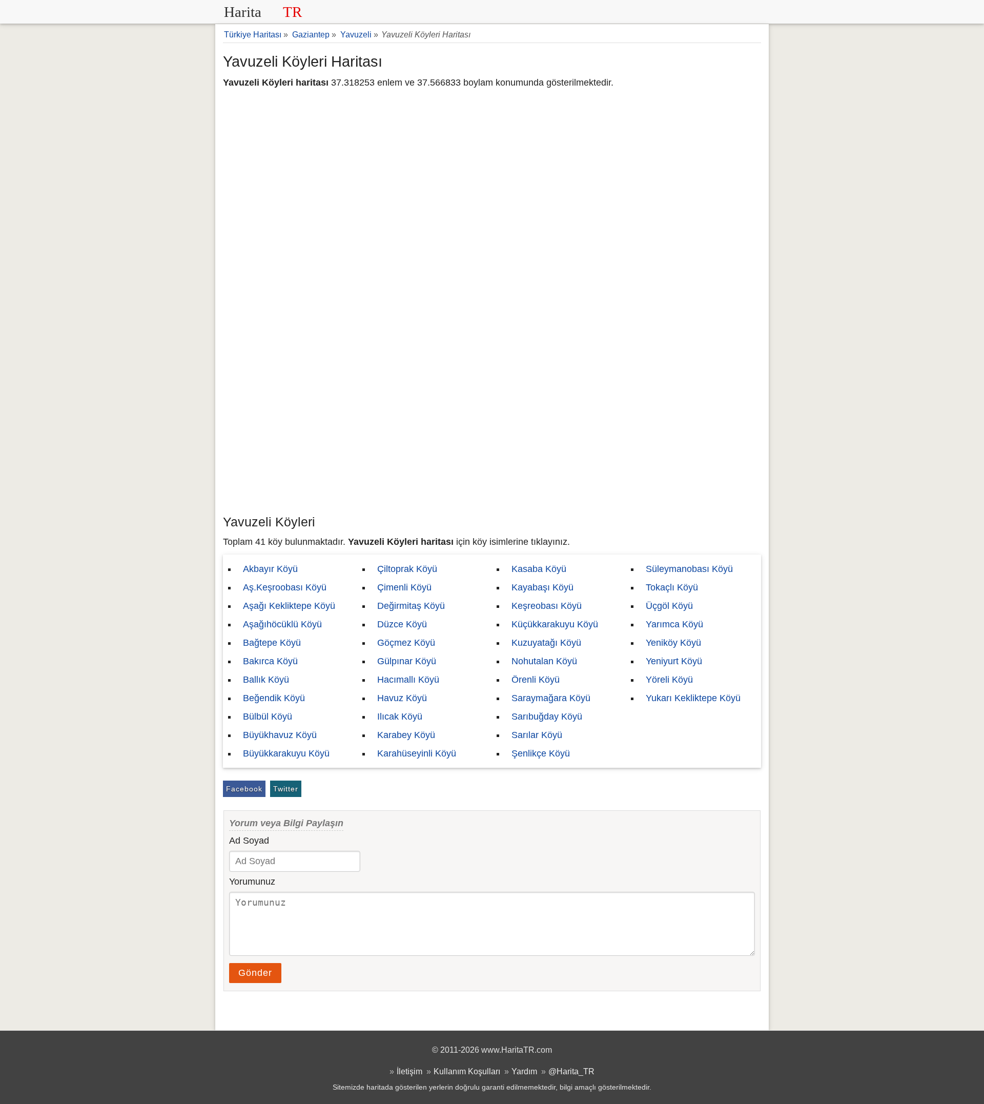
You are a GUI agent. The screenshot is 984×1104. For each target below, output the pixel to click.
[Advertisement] (492, 433)
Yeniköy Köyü (673, 643)
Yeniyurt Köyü (674, 661)
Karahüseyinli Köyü (416, 753)
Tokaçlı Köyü (672, 587)
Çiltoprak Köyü (407, 569)
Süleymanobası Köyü (689, 569)
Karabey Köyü (406, 735)
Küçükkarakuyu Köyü (554, 624)
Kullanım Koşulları (467, 1071)
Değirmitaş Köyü (411, 606)
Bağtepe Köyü (272, 643)
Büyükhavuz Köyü (280, 735)
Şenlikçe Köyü (540, 753)
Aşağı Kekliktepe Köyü (289, 606)
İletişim (409, 1071)
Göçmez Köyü (406, 643)
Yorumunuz (252, 881)
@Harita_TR (571, 1071)
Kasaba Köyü (538, 569)
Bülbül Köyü (267, 716)
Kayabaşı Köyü (542, 587)
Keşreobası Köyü (546, 606)
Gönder (255, 973)
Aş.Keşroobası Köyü (284, 587)
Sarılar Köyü (536, 735)
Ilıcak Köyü (399, 716)
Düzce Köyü (402, 624)
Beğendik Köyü (274, 698)
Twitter (285, 789)
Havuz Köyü (402, 698)
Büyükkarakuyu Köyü (286, 753)
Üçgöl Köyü (669, 606)
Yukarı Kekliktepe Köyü (693, 698)
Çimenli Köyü (404, 587)
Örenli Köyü (535, 679)
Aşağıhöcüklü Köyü (282, 624)
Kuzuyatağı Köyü (546, 643)
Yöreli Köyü (669, 679)
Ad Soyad (249, 840)
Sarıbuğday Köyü (546, 716)
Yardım (524, 1071)
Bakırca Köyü (270, 661)
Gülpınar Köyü (406, 661)
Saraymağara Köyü (550, 698)
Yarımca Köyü (674, 624)
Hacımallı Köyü (408, 679)
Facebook (244, 789)
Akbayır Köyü (270, 569)
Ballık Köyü (266, 679)
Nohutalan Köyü (544, 661)
